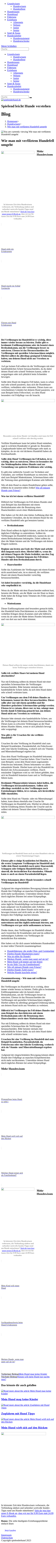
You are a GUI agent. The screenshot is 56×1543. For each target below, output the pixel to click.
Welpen (16, 75)
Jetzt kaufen (10, 1530)
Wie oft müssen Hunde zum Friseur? (24, 967)
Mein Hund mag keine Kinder (19, 1399)
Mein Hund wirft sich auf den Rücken (24, 1427)
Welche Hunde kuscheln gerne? (22, 972)
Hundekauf (12, 65)
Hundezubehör (14, 86)
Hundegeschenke (21, 91)
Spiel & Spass (13, 83)
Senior (16, 81)
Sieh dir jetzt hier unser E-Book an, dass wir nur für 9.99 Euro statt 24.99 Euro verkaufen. (27, 1513)
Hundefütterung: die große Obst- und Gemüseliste (30, 951)
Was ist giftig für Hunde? (19, 956)
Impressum (6, 1535)
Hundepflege (19, 59)
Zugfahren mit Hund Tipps (18, 1413)
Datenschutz (7, 1537)
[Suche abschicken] (30, 97)
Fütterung (11, 67)
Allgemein (18, 73)
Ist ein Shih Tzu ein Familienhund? (23, 964)
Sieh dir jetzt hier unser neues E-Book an (18, 212)
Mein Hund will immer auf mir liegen (24, 961)
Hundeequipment (21, 89)
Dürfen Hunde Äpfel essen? (20, 970)
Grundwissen (13, 54)
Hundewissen (19, 57)
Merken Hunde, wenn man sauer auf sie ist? (28, 959)
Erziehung (12, 70)
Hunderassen (13, 62)
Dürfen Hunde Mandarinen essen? (23, 953)
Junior (16, 78)
